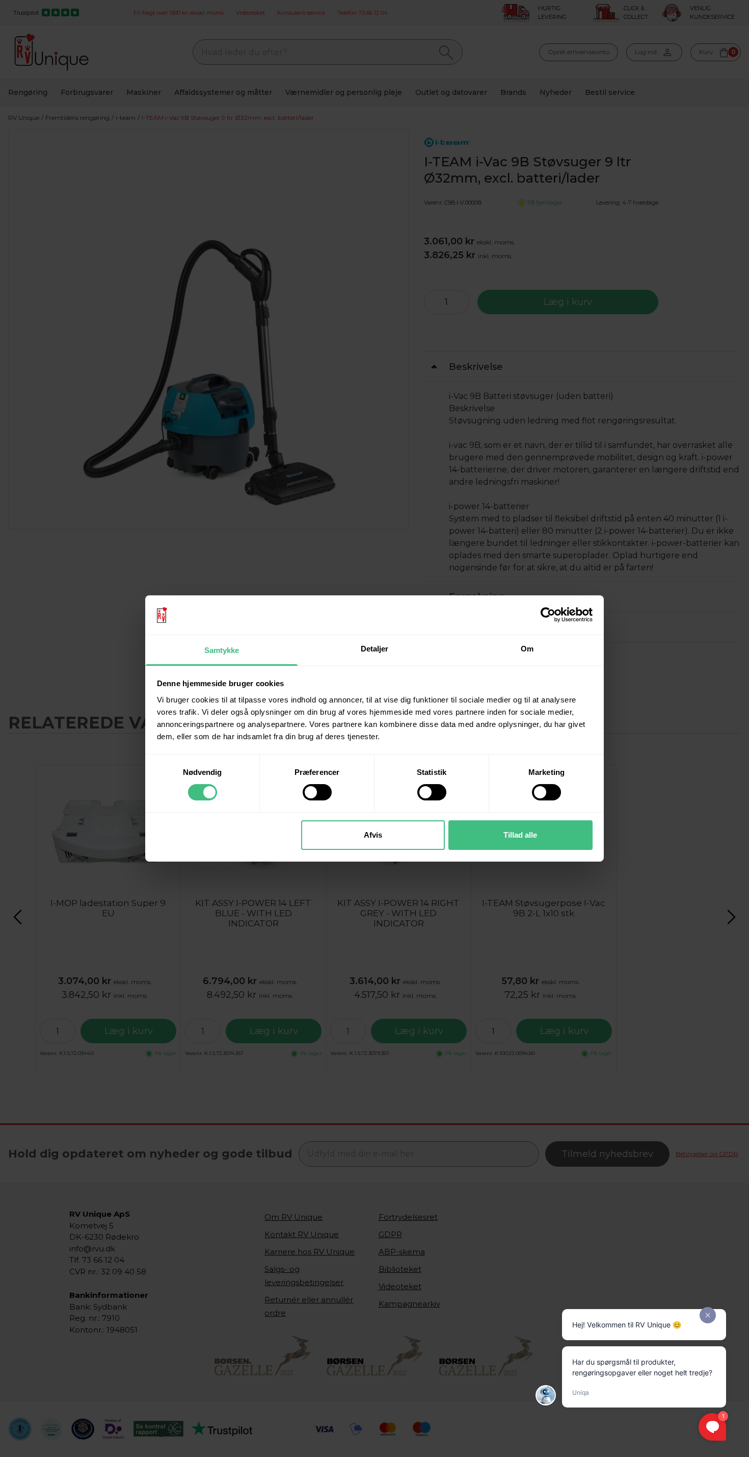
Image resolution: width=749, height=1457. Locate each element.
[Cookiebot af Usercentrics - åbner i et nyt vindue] (548, 614)
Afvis (373, 835)
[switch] (317, 792)
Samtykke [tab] (221, 650)
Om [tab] (527, 648)
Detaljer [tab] (375, 648)
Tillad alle (520, 835)
